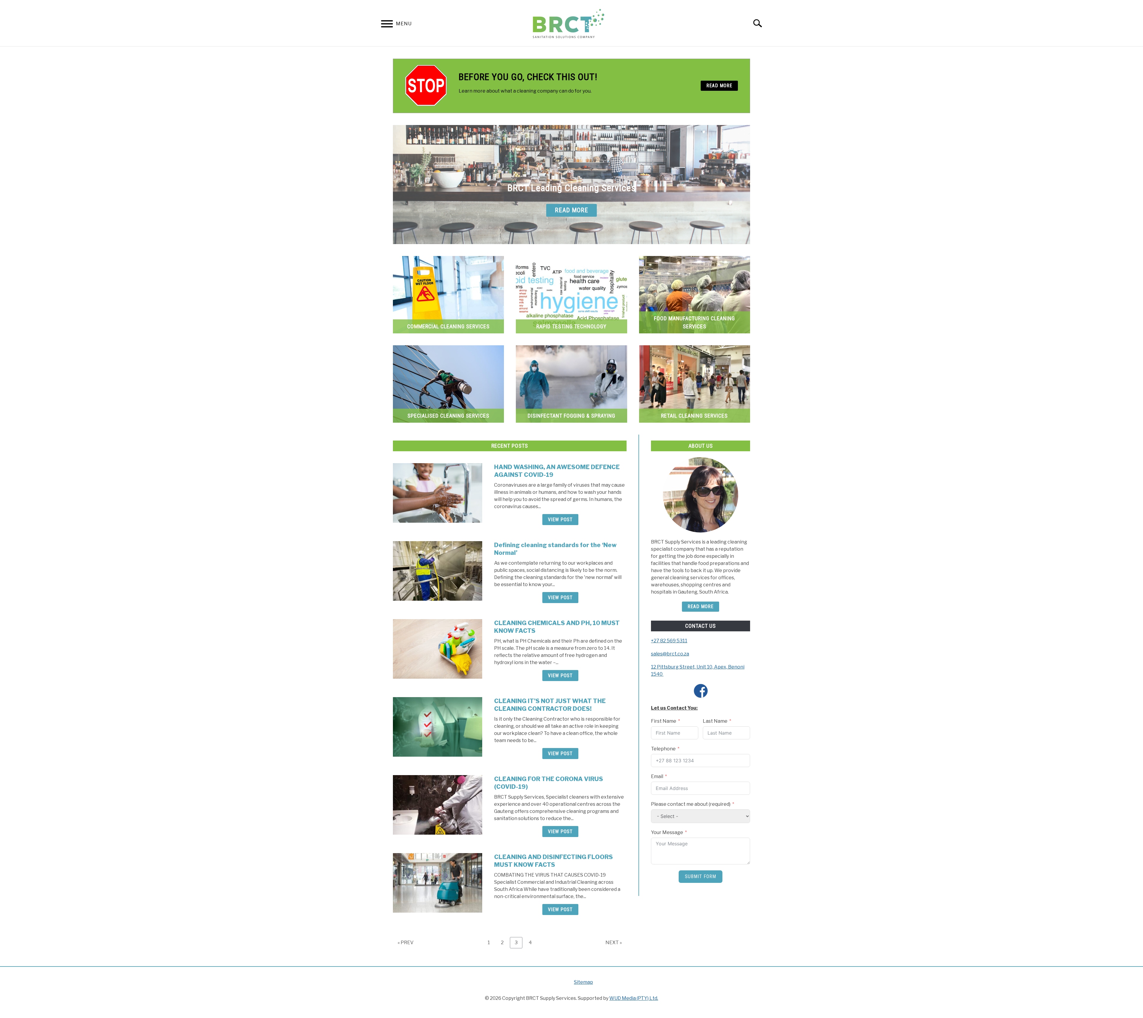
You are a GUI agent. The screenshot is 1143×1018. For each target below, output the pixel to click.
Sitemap (583, 982)
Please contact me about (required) (690, 804)
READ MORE (719, 85)
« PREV (405, 942)
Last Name (715, 721)
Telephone (663, 749)
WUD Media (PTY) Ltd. (633, 998)
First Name (663, 721)
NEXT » (613, 942)
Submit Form (700, 876)
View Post (560, 519)
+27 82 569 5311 (669, 641)
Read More (700, 606)
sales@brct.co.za (670, 654)
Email (657, 776)
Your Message (667, 832)
